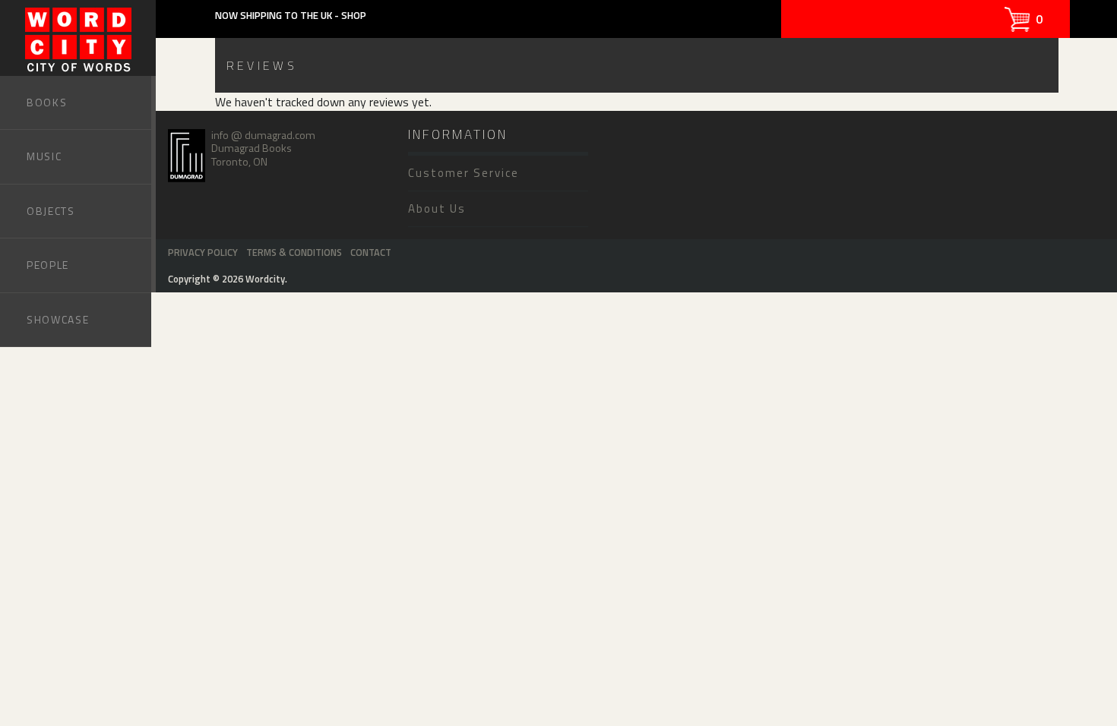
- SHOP (350, 15)
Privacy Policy (203, 252)
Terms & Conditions (294, 252)
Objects (51, 211)
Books (47, 102)
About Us (437, 208)
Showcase (58, 319)
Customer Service (463, 173)
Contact (370, 252)
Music (44, 156)
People (48, 265)
